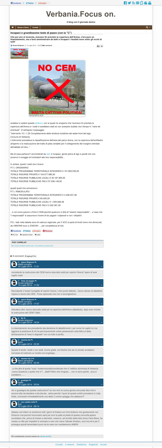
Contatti (35, 27)
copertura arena (26, 234)
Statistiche (81, 444)
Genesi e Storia (23, 27)
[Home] (12, 27)
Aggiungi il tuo (31, 256)
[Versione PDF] (141, 3)
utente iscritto (45, 436)
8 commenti (48, 45)
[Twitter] (130, 3)
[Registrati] (146, 3)
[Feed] (133, 3)
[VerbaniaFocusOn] (81, 18)
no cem (15, 234)
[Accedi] (150, 3)
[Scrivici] (138, 3)
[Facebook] (125, 3)
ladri (48, 153)
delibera (39, 122)
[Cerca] (148, 27)
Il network (69, 444)
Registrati (93, 444)
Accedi (103, 444)
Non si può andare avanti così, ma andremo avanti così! (32, 245)
